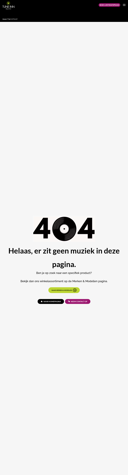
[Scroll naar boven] (122, 468)
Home (4, 19)
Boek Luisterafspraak (109, 5)
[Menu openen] (124, 5)
